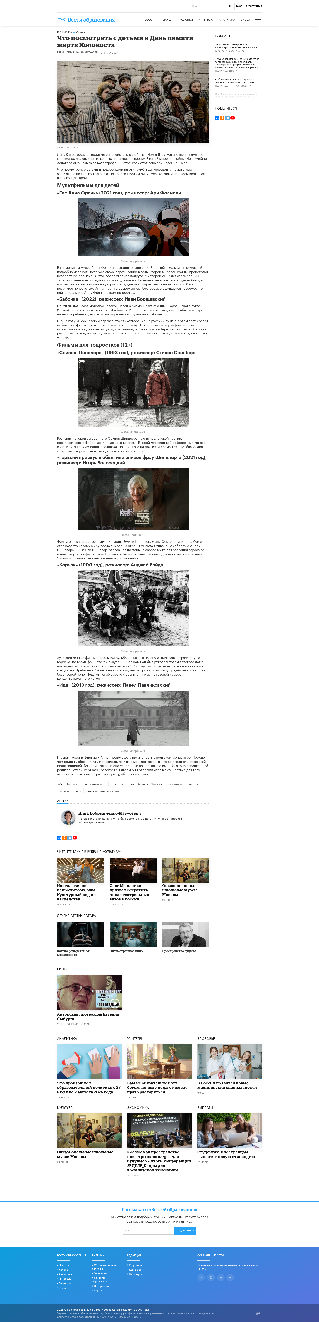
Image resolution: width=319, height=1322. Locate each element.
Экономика (101, 1273)
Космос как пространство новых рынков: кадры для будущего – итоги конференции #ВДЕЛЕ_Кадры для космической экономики (159, 1161)
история (64, 790)
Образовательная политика (104, 1267)
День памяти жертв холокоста (103, 790)
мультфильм (175, 784)
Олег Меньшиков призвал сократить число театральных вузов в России (129, 892)
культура (193, 784)
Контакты (135, 1269)
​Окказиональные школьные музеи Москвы (179, 890)
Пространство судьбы (179, 951)
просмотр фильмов (94, 784)
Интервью (205, 20)
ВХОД (239, 6)
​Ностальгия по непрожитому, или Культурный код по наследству (76, 892)
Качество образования (100, 1279)
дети (78, 790)
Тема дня (167, 20)
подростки (117, 784)
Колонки (186, 20)
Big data (99, 1290)
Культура (64, 31)
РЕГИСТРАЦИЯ (254, 6)
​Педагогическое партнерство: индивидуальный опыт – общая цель (236, 45)
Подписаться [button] (185, 1230)
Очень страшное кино (126, 951)
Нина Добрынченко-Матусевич (78, 52)
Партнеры (135, 1274)
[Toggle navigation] (258, 20)
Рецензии (65, 1283)
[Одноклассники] (64, 838)
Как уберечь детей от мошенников (73, 952)
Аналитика (227, 20)
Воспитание (236, 50)
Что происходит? (240, 85)
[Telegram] (69, 838)
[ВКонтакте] (59, 838)
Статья (80, 32)
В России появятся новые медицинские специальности (227, 1085)
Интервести (101, 1286)
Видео (245, 20)
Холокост (72, 784)
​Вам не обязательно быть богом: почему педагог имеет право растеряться (157, 1087)
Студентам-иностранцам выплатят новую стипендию (226, 1154)
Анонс (233, 71)
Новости (149, 20)
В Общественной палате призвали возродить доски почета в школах (234, 80)
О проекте (135, 1265)
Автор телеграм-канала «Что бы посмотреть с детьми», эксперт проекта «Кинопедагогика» (130, 820)
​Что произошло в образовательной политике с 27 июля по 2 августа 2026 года (89, 1087)
